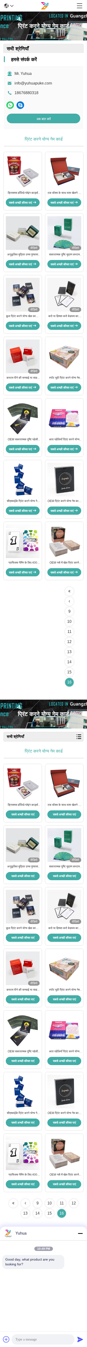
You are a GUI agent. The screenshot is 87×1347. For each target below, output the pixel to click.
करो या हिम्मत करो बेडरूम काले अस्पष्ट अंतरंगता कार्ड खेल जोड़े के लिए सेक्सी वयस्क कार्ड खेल (64, 316)
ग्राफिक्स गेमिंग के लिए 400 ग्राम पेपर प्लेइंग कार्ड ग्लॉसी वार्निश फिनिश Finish (22, 563)
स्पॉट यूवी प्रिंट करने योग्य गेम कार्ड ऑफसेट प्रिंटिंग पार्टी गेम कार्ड (64, 378)
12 (69, 642)
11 (69, 632)
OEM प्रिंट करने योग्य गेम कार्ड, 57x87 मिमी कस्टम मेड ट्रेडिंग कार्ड (64, 501)
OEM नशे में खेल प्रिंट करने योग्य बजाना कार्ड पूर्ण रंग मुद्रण (64, 563)
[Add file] (6, 1339)
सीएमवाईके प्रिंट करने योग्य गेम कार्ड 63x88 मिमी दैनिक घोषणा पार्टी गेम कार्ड (23, 501)
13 (69, 652)
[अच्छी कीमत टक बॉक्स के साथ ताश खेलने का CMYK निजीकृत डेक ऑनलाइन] (64, 171)
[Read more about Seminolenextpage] (69, 591)
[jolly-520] (20, 105)
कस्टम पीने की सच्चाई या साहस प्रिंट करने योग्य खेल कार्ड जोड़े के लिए (23, 378)
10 (69, 621)
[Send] (80, 1339)
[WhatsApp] (10, 105)
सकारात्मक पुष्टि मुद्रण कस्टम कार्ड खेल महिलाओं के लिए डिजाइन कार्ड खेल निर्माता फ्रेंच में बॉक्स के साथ (64, 255)
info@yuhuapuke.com (33, 83)
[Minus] (80, 1233)
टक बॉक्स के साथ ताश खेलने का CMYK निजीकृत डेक (64, 193)
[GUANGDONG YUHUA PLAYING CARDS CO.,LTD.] (45, 5)
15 (69, 672)
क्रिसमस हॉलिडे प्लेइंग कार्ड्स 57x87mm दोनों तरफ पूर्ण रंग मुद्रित (22, 193)
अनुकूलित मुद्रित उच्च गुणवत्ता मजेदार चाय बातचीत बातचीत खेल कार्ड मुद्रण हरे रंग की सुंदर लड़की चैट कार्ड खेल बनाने (23, 255)
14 (69, 662)
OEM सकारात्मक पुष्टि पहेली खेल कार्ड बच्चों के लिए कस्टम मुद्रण (23, 440)
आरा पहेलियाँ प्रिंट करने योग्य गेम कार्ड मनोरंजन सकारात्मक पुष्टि (64, 440)
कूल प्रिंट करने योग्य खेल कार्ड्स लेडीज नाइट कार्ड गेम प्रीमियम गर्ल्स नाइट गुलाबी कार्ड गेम (22, 316)
